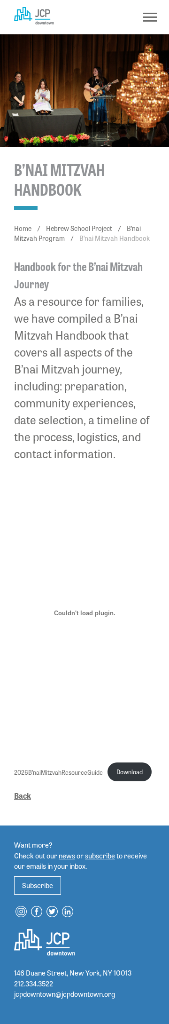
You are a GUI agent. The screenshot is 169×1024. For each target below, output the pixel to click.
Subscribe (37, 885)
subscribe (100, 855)
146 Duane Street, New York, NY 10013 (72, 973)
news (67, 855)
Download (129, 771)
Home (22, 228)
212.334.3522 (33, 983)
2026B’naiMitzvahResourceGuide (58, 771)
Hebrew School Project (79, 228)
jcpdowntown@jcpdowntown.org (64, 994)
